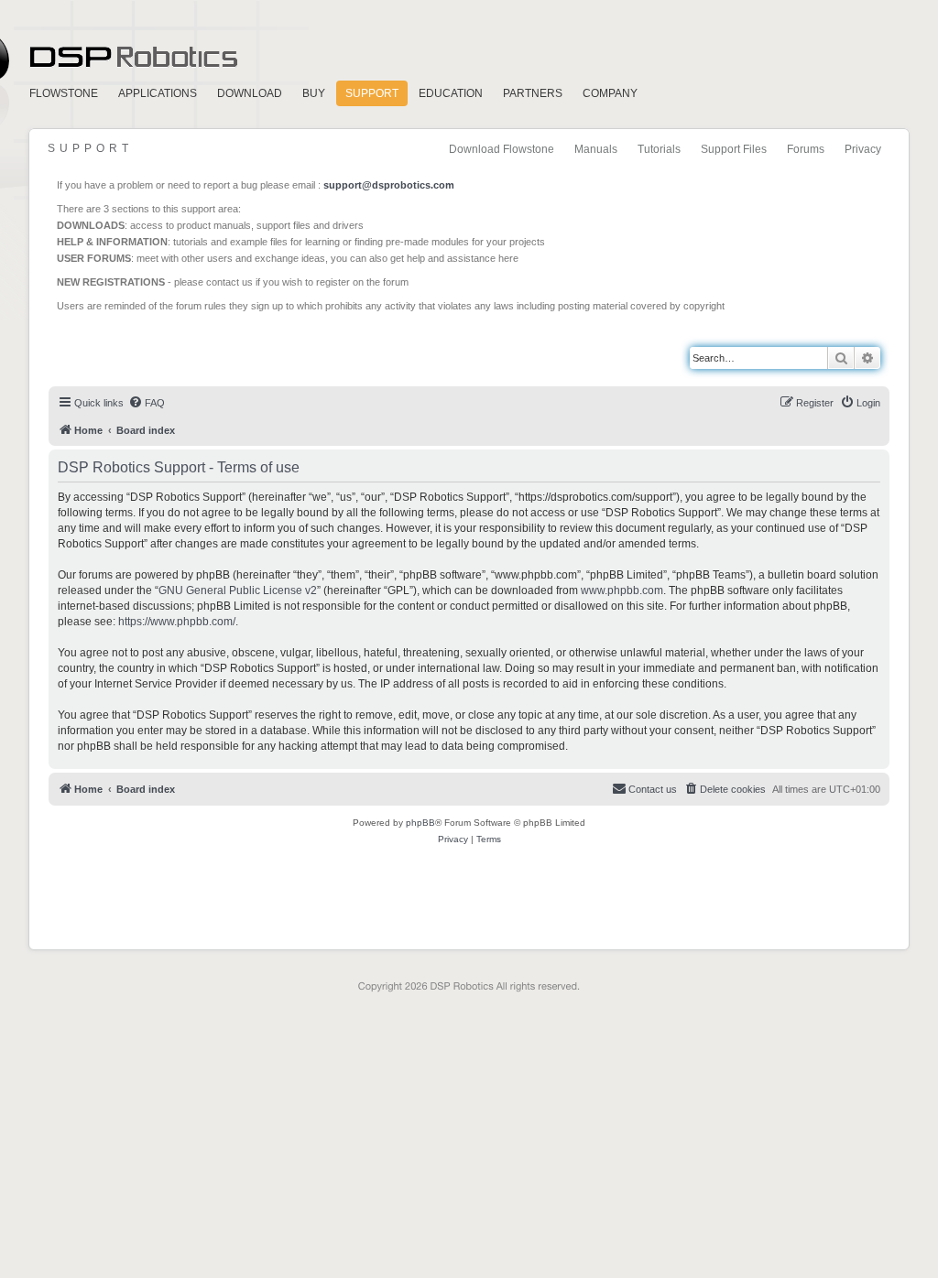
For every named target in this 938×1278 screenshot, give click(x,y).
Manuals (595, 149)
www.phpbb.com (622, 590)
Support (371, 93)
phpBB (420, 823)
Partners (532, 93)
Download (249, 93)
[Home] (132, 349)
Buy (313, 93)
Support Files (734, 149)
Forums (805, 149)
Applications (157, 93)
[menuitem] (146, 403)
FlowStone (63, 93)
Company (610, 93)
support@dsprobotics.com (388, 184)
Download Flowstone (501, 149)
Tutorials (659, 149)
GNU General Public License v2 (237, 590)
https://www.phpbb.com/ (176, 621)
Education (451, 93)
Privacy (863, 149)
